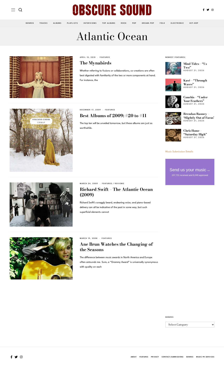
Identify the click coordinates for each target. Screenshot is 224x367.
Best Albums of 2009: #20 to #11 (113, 115)
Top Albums (108, 23)
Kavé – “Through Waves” (195, 82)
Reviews (119, 183)
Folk (162, 23)
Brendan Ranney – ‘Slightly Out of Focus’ (198, 116)
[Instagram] (212, 10)
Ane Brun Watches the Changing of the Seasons (116, 247)
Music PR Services (205, 357)
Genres (30, 23)
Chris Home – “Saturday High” (195, 132)
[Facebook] (203, 10)
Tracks (44, 23)
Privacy (155, 357)
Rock (124, 23)
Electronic (177, 23)
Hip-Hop (194, 23)
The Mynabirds (95, 63)
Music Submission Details (179, 151)
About (134, 357)
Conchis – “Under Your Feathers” (195, 99)
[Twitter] (208, 10)
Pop (134, 23)
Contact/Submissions (172, 357)
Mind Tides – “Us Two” (195, 65)
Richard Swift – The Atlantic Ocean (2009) (116, 192)
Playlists (72, 23)
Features (105, 57)
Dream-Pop (148, 23)
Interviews (90, 23)
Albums (57, 23)
